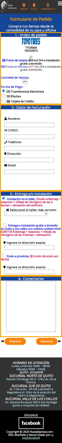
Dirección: (14, 153)
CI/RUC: (13, 130)
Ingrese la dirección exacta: (26, 242)
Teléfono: (15, 142)
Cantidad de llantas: (15, 77)
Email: (14, 165)
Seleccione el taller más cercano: (33, 209)
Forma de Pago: (12, 86)
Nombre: (13, 118)
